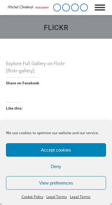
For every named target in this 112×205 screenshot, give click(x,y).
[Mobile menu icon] (100, 7)
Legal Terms (56, 196)
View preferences (56, 182)
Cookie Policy (32, 196)
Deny (56, 166)
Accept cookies (56, 149)
